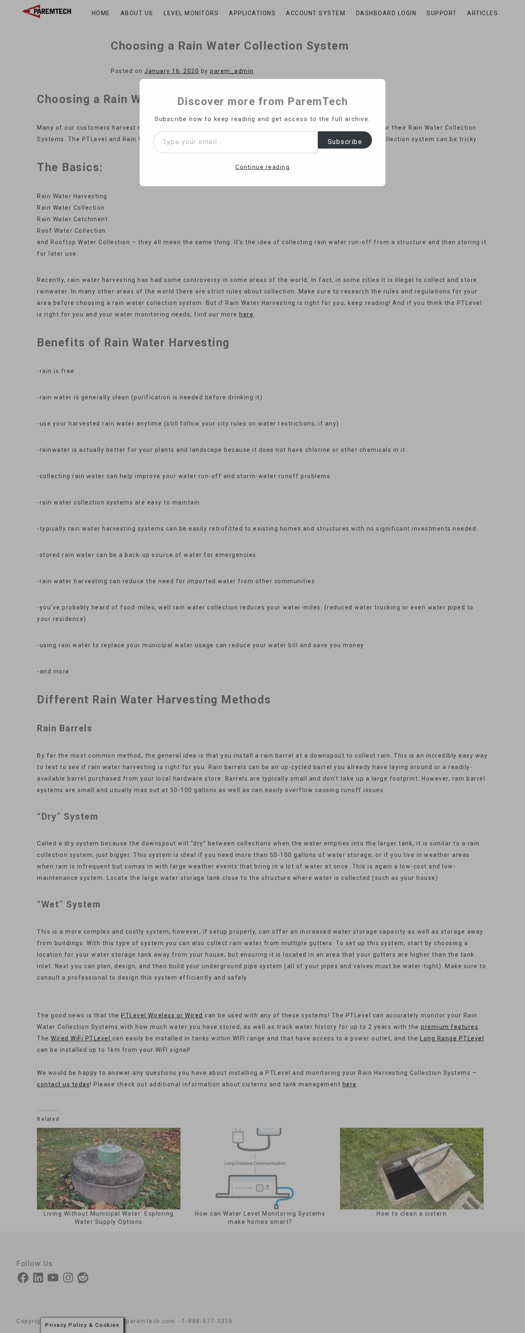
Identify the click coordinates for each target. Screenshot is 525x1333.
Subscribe (345, 142)
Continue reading (262, 167)
